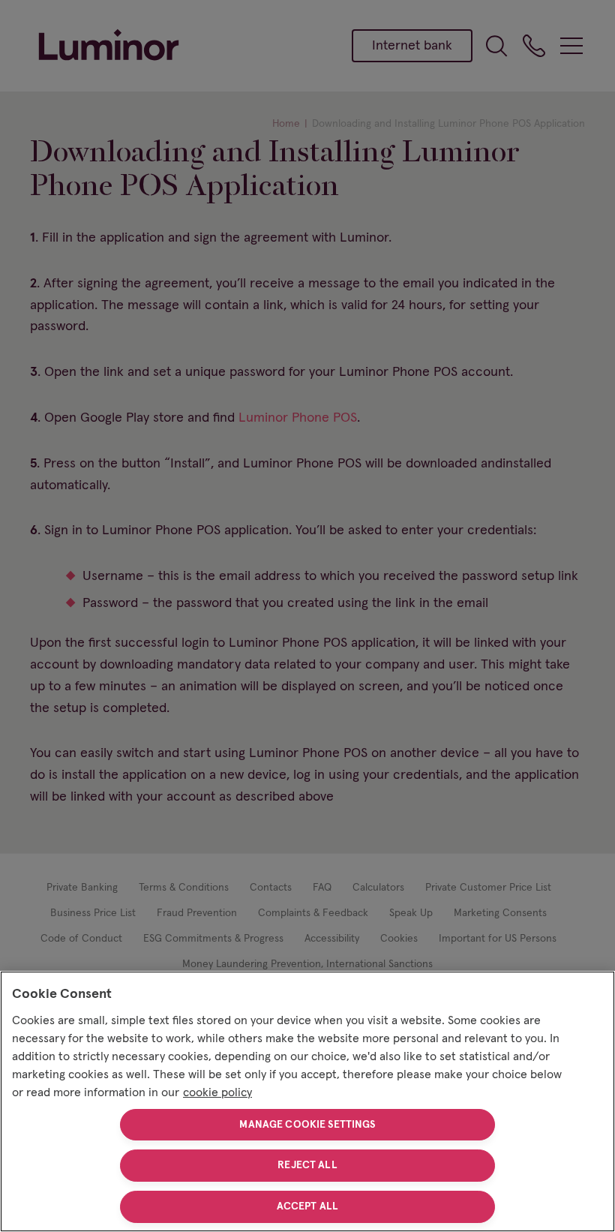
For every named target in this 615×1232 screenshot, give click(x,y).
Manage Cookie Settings (307, 1124)
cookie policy (217, 1092)
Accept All (307, 1206)
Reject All (307, 1165)
